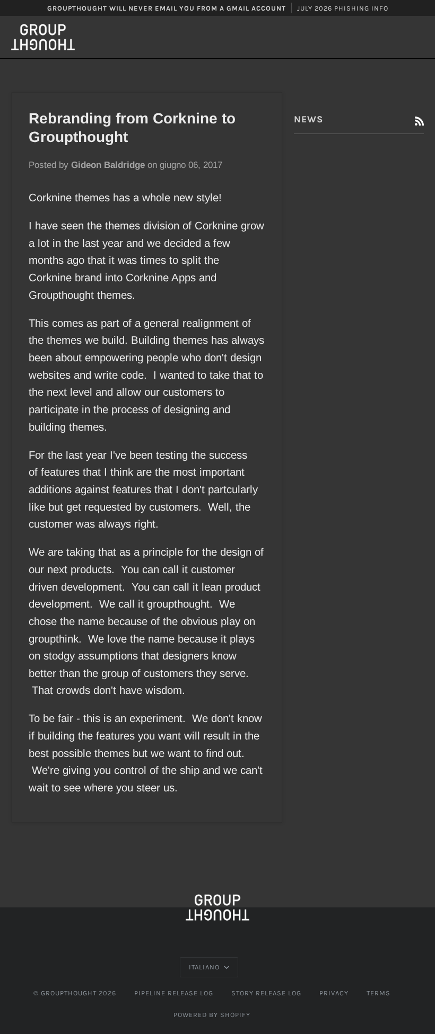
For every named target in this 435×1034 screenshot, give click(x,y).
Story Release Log (266, 993)
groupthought (69, 993)
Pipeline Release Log (173, 993)
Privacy (334, 993)
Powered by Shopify (211, 1015)
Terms (378, 993)
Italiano (205, 967)
